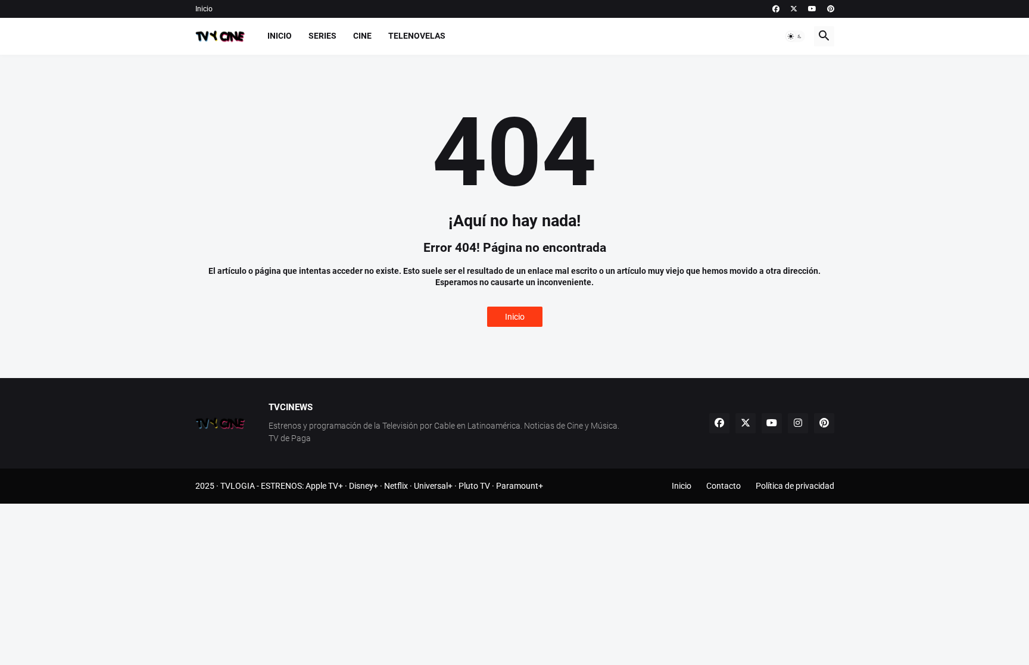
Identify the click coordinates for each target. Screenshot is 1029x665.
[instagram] (798, 423)
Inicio (204, 9)
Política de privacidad (795, 486)
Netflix (396, 486)
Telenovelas (416, 35)
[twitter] (793, 9)
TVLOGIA (237, 486)
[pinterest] (830, 9)
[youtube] (812, 9)
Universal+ (433, 486)
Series (322, 35)
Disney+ (363, 486)
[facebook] (775, 9)
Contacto (723, 486)
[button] (795, 36)
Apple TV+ (324, 486)
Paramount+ (519, 486)
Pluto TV (474, 486)
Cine (362, 35)
